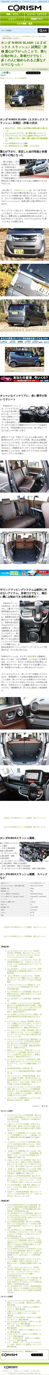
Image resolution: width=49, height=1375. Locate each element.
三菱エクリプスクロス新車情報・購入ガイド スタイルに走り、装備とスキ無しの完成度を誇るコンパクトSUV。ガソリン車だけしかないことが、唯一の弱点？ (24, 1163)
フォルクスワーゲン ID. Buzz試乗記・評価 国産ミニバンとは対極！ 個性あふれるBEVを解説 (24, 1303)
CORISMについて (7, 1371)
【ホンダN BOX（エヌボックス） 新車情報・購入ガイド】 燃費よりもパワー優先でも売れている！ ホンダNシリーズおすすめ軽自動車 (24, 979)
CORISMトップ (8, 36)
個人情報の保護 (35, 1371)
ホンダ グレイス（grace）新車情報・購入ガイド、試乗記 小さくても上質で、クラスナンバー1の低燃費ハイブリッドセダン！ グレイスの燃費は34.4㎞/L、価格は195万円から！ (24, 1024)
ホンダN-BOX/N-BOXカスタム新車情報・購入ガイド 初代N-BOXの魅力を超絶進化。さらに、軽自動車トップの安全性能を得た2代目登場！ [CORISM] (24, 1208)
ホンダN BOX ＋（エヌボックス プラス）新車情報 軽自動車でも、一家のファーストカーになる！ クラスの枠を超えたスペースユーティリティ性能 (24, 963)
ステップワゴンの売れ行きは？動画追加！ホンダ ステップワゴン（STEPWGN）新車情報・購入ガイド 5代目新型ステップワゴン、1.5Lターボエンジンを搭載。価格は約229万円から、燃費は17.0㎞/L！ (24, 1043)
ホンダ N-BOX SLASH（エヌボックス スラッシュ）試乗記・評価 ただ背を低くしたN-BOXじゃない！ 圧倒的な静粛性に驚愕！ (24, 1261)
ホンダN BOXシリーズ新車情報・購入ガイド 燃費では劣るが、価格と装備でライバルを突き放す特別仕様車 (24, 994)
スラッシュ (9, 78)
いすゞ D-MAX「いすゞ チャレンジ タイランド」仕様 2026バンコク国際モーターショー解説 (24, 1344)
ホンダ (34, 36)
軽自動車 (23, 78)
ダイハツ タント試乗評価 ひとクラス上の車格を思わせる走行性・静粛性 (24, 1099)
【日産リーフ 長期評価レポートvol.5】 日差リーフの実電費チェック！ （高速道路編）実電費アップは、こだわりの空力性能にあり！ (24, 1153)
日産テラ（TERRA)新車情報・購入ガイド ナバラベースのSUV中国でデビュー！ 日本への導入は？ (24, 1194)
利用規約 (16, 1371)
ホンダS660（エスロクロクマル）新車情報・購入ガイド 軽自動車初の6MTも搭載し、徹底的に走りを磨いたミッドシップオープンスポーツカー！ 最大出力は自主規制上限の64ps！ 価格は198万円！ (24, 1007)
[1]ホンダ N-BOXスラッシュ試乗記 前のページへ (24, 818)
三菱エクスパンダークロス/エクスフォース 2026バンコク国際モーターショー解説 (24, 1312)
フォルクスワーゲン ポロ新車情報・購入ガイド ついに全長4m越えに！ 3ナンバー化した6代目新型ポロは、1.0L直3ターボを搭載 (24, 1117)
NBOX (2, 78)
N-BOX (17, 190)
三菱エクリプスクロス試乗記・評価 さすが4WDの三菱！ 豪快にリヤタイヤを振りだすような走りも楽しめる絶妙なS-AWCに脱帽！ (24, 1126)
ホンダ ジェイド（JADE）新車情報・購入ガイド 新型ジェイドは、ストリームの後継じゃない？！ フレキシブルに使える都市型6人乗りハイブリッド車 (24, 1033)
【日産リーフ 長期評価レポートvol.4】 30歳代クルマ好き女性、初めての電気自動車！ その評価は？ (24, 1171)
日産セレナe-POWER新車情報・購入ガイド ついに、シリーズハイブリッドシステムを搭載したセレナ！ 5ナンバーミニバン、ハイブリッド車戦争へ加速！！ (24, 1179)
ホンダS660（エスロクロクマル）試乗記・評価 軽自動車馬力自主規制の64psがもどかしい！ (24, 1016)
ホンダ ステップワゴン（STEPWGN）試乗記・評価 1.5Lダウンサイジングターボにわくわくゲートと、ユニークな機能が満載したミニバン (24, 1062)
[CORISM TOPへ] (24, 8)
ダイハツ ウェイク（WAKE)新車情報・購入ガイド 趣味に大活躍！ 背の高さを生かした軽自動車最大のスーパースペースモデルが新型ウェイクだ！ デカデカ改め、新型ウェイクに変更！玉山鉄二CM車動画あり (24, 1080)
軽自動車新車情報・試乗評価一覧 (20, 1068)
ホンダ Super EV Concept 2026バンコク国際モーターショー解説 (24, 1323)
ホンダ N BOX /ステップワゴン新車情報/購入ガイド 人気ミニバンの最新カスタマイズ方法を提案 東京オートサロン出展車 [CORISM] (24, 1288)
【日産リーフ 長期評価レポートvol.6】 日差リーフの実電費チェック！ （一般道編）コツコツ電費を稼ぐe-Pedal (24, 1135)
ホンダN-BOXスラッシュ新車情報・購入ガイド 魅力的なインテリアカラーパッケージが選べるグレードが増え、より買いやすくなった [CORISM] (24, 1233)
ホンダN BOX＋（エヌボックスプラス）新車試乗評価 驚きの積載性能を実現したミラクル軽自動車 (24, 971)
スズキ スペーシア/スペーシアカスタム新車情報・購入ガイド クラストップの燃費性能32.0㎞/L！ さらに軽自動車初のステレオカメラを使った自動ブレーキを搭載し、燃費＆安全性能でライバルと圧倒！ (24, 1091)
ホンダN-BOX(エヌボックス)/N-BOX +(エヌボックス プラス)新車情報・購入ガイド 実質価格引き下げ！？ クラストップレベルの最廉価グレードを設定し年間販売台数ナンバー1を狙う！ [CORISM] (24, 1242)
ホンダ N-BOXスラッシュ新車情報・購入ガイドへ (24, 827)
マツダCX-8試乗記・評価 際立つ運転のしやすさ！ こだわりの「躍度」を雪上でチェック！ (23, 1187)
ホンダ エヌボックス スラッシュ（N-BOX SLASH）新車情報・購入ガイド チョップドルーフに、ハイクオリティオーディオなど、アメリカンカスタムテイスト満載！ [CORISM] (24, 1271)
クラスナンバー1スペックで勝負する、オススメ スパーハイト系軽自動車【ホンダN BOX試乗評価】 (23, 987)
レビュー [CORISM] (23, 36)
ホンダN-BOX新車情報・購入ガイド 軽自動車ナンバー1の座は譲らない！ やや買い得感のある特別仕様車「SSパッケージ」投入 (24, 1224)
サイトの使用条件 (24, 1371)
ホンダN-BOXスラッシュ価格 (16, 143)
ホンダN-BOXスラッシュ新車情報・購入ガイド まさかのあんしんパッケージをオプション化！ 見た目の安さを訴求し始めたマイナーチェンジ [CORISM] (24, 1216)
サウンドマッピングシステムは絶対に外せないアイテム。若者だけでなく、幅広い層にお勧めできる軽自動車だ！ (26, 138)
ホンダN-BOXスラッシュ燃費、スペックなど (22, 146)
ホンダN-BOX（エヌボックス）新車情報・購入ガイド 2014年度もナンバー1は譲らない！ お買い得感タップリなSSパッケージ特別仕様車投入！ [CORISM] (24, 1281)
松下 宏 (44, 1106)
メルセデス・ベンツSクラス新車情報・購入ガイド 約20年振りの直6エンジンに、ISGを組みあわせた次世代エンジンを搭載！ (24, 1144)
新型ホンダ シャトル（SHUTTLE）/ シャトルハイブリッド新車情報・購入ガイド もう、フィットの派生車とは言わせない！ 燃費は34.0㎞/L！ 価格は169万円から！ (24, 1053)
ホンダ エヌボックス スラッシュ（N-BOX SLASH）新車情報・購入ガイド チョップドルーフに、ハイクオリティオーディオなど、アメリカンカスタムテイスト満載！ (24, 954)
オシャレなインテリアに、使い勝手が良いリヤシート (25, 133)
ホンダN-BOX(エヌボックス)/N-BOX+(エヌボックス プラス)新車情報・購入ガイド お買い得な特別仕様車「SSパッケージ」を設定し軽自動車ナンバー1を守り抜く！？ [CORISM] (24, 1252)
